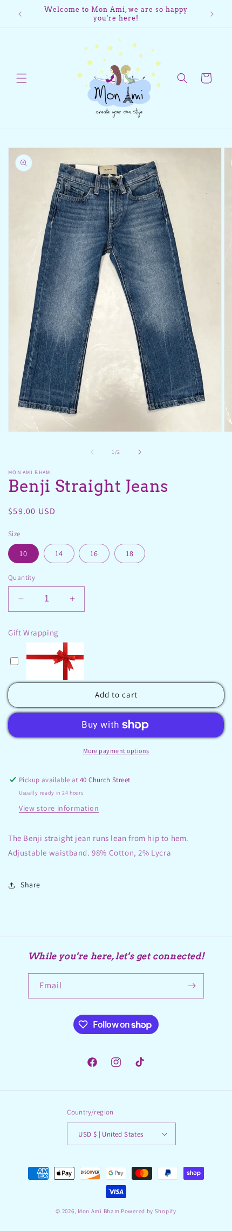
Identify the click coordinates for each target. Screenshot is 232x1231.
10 (23, 553)
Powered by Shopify (148, 1211)
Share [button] (30, 885)
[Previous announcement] (20, 14)
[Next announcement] (212, 14)
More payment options (116, 751)
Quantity (21, 577)
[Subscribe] (191, 986)
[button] (21, 78)
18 (130, 553)
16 (94, 553)
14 (59, 553)
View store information (59, 808)
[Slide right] (140, 452)
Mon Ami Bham (99, 1211)
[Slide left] (92, 452)
